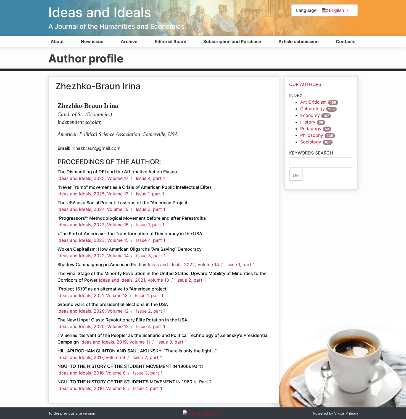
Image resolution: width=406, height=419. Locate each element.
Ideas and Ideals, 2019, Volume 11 (115, 342)
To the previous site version (71, 413)
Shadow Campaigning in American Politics (101, 264)
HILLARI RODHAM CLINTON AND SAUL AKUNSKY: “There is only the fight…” (137, 350)
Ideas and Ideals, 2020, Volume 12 (93, 311)
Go (296, 175)
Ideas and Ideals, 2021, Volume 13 (134, 280)
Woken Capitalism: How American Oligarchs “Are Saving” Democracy (129, 249)
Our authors (305, 84)
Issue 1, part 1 (150, 194)
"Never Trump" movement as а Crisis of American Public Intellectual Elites (134, 187)
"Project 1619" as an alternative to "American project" (112, 289)
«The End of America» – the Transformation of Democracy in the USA (129, 233)
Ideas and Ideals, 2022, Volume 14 (93, 255)
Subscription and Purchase (232, 41)
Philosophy (311, 135)
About (57, 41)
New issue (92, 41)
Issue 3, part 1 (150, 209)
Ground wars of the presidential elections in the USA (112, 304)
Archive (129, 41)
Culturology (312, 108)
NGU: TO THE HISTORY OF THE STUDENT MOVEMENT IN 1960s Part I (130, 366)
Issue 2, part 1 (191, 280)
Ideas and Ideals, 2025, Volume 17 (92, 178)
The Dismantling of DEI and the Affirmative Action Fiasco (117, 171)
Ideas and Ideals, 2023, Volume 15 (93, 224)
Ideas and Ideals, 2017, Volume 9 (91, 357)
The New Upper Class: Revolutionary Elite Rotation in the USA (122, 320)
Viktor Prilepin (346, 413)
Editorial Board (170, 41)
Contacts (345, 41)
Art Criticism (313, 102)
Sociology (310, 142)
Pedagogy (310, 128)
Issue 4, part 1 (150, 178)
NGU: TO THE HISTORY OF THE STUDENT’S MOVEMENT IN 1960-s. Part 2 (134, 381)
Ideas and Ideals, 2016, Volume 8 (91, 373)
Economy (310, 115)
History (307, 122)
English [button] (337, 10)
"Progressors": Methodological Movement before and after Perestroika (131, 218)
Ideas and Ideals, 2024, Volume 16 (92, 209)
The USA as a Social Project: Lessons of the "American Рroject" (123, 202)
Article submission (298, 41)
